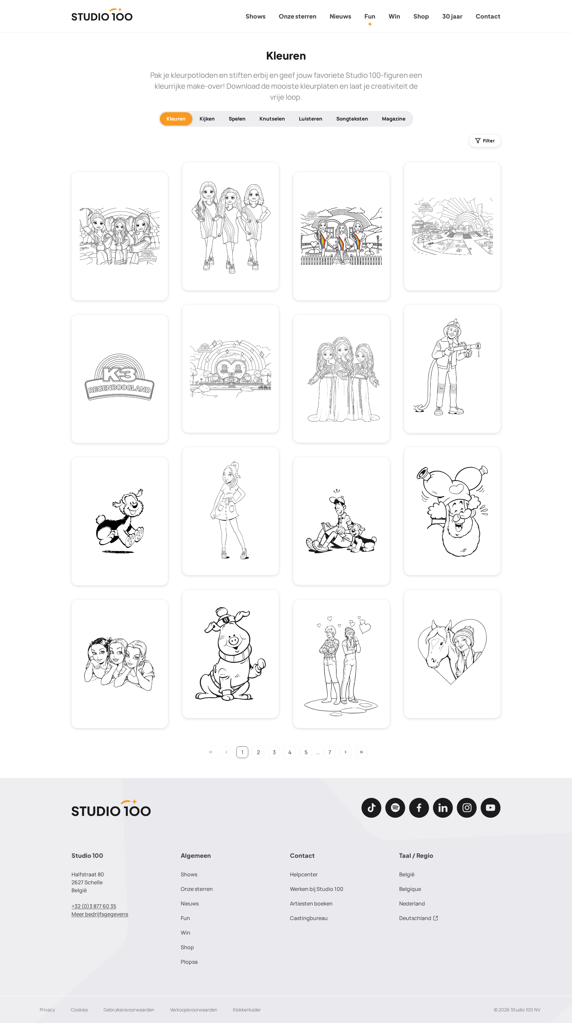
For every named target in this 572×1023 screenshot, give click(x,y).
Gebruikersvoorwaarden (129, 1009)
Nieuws (340, 16)
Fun (369, 16)
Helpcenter (304, 874)
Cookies (79, 1009)
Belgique (410, 889)
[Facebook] (419, 808)
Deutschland (415, 918)
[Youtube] (491, 808)
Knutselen (272, 118)
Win (394, 16)
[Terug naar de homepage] (102, 16)
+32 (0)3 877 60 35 (94, 906)
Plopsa (189, 961)
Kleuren (176, 118)
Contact (488, 16)
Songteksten (352, 118)
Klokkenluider (247, 1009)
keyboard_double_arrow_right (361, 752)
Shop (421, 16)
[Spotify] (395, 808)
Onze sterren (297, 16)
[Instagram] (467, 808)
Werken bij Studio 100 (316, 889)
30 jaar (452, 16)
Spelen (237, 118)
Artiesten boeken (311, 903)
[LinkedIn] (443, 808)
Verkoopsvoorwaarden (193, 1009)
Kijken (207, 118)
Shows (255, 16)
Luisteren (310, 118)
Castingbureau (309, 918)
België (406, 874)
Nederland (412, 903)
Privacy (47, 1009)
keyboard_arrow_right (345, 752)
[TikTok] (371, 808)
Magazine (393, 118)
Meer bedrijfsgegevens (100, 914)
